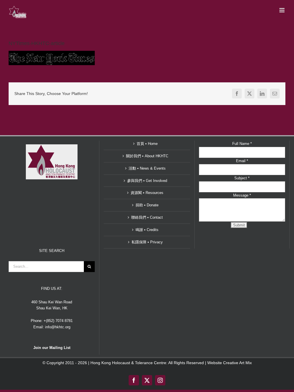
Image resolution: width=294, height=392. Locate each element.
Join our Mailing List (51, 348)
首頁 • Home (147, 143)
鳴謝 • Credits (147, 230)
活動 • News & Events (147, 168)
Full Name (242, 143)
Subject (241, 178)
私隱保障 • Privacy (147, 242)
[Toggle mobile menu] (282, 10)
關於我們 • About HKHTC (147, 156)
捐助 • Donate (147, 205)
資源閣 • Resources (147, 193)
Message (242, 195)
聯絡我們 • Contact (147, 217)
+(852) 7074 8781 (58, 321)
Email (242, 161)
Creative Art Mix (237, 362)
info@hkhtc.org (57, 327)
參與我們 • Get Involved (147, 180)
